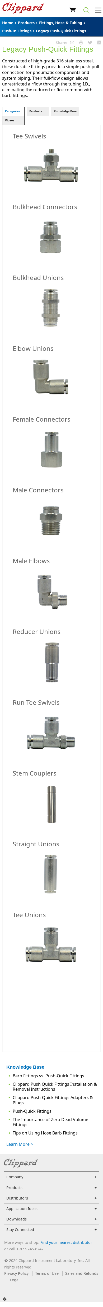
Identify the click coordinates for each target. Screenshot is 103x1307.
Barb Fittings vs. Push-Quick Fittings (48, 1076)
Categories (12, 111)
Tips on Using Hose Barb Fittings (45, 1133)
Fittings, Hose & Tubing (60, 22)
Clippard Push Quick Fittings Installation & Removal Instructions (55, 1086)
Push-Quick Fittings (32, 1111)
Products (26, 22)
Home (7, 22)
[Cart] (73, 10)
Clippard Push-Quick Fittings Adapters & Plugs (53, 1100)
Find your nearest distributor (66, 1242)
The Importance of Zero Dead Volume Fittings (50, 1122)
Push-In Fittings (16, 30)
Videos (9, 120)
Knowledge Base (65, 111)
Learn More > (19, 1144)
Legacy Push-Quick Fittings (61, 30)
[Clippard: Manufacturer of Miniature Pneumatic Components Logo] (23, 9)
